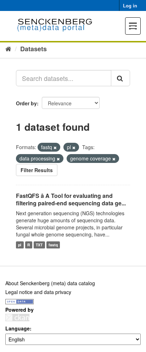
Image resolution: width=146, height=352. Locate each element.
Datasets (33, 48)
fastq (53, 244)
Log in (130, 5)
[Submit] (120, 78)
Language (17, 328)
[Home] (8, 48)
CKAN (17, 317)
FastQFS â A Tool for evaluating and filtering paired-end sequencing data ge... (71, 199)
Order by (26, 103)
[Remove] (55, 147)
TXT (39, 244)
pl (19, 244)
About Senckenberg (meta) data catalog (50, 283)
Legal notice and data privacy (38, 291)
